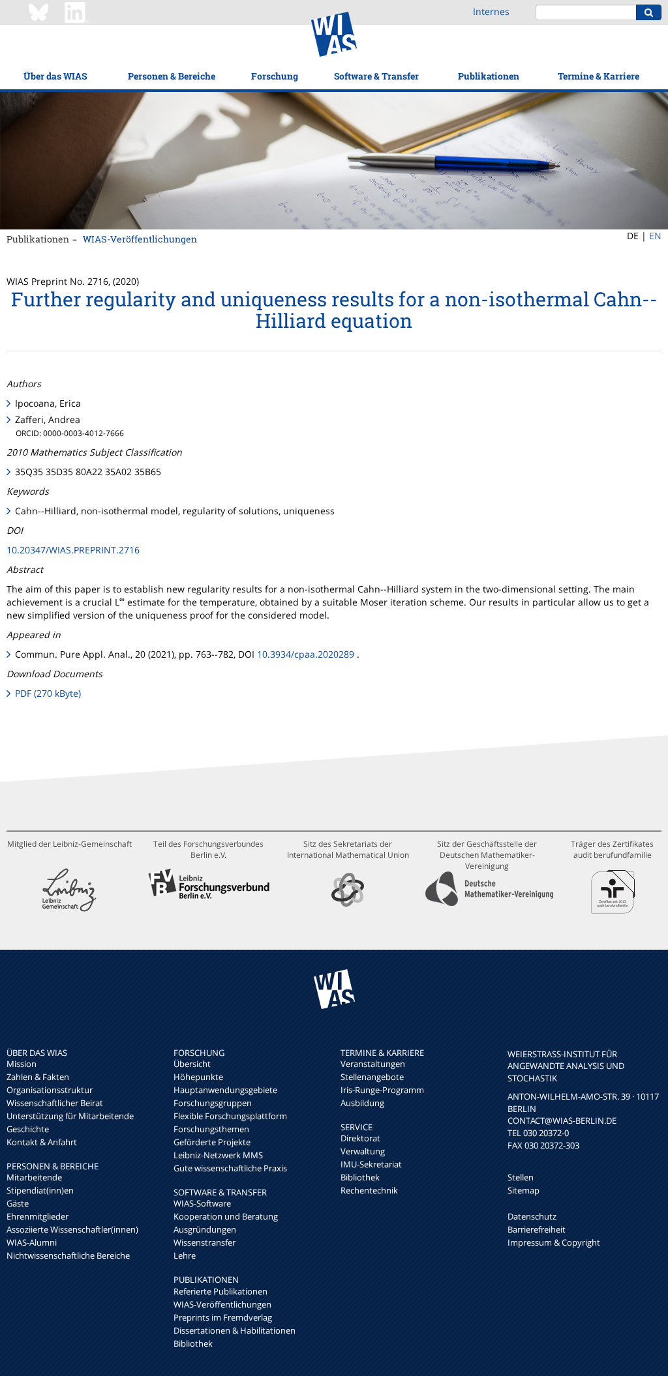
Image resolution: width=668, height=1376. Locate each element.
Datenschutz (532, 1216)
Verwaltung (363, 1151)
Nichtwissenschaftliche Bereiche (68, 1255)
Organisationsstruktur (50, 1090)
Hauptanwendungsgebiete (225, 1090)
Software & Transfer (376, 76)
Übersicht (192, 1064)
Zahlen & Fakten (38, 1077)
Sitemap (523, 1190)
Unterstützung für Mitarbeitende (70, 1116)
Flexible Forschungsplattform (230, 1116)
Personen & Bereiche (171, 76)
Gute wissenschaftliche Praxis (230, 1168)
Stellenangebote (372, 1077)
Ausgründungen (205, 1229)
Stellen (521, 1177)
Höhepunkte (198, 1077)
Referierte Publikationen (220, 1291)
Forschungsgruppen (213, 1103)
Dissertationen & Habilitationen (235, 1330)
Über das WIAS (55, 76)
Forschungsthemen (211, 1129)
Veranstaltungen (373, 1064)
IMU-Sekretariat (371, 1164)
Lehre (185, 1255)
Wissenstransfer (204, 1242)
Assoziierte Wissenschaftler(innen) (72, 1229)
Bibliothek (193, 1343)
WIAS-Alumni (32, 1242)
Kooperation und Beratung (226, 1216)
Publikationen (488, 76)
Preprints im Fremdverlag (223, 1317)
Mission (22, 1064)
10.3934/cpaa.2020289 (305, 654)
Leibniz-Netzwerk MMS (218, 1155)
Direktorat (360, 1138)
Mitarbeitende (34, 1177)
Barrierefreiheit (537, 1229)
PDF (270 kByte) (48, 693)
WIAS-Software (202, 1203)
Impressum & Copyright (554, 1242)
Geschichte (28, 1129)
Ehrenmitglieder (37, 1216)
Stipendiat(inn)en (40, 1190)
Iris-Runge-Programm (382, 1090)
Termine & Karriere (598, 76)
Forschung (274, 76)
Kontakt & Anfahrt (42, 1142)
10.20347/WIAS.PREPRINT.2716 (73, 550)
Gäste (18, 1203)
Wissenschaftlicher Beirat (55, 1103)
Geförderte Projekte (212, 1142)
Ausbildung (362, 1103)
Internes (491, 11)
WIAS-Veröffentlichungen (140, 239)
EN (655, 235)
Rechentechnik (369, 1190)
